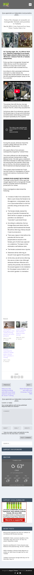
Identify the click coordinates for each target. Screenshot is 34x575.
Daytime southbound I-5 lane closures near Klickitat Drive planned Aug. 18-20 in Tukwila (16, 545)
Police (10, 28)
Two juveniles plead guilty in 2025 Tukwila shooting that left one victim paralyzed (8, 333)
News (28, 26)
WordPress (29, 570)
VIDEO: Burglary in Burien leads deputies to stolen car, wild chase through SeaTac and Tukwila (15, 552)
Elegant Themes (13, 570)
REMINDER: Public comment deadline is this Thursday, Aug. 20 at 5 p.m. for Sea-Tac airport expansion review (15, 539)
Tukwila (15, 28)
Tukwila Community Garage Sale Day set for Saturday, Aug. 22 (16, 558)
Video (20, 28)
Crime (15, 26)
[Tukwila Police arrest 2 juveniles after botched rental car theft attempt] (21, 324)
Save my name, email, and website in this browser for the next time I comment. (15, 433)
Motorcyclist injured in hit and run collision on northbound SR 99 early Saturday (16, 533)
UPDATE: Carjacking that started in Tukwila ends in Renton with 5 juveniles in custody (8, 353)
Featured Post (21, 26)
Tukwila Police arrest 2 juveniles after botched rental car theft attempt (21, 332)
